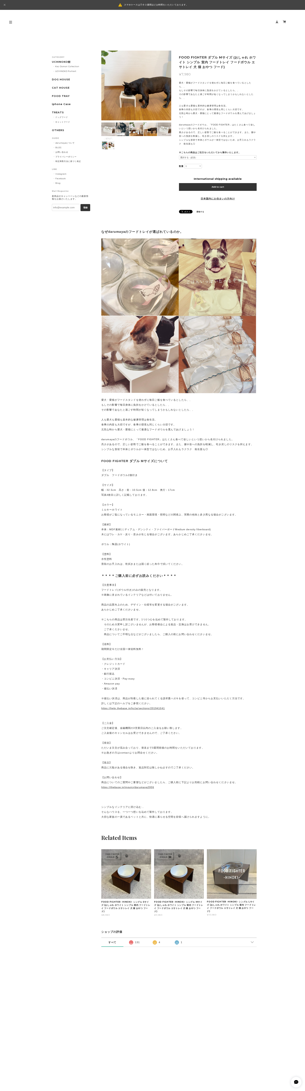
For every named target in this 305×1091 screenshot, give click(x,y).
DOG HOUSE (61, 79)
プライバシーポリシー (66, 156)
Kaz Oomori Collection (67, 66)
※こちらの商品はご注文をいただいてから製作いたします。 (210, 152)
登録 (85, 207)
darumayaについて (65, 143)
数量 (181, 166)
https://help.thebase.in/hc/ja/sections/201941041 (133, 708)
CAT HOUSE (61, 87)
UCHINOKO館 (61, 61)
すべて (112, 942)
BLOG (58, 147)
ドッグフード (61, 117)
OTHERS (58, 130)
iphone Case (61, 104)
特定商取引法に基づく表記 (68, 161)
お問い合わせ (61, 152)
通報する (200, 212)
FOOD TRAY (61, 96)
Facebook (60, 178)
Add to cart (218, 187)
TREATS (58, 112)
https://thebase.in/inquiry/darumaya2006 (127, 787)
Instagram (61, 174)
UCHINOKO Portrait (65, 71)
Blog (58, 183)
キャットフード (62, 122)
